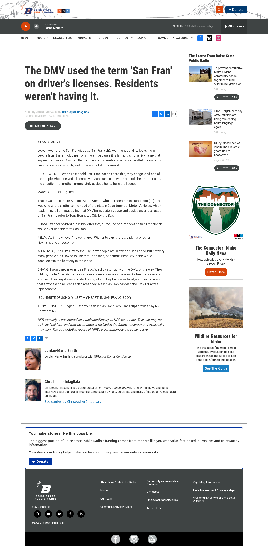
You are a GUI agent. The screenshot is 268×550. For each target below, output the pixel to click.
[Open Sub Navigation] (31, 37)
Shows (104, 37)
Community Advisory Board (116, 507)
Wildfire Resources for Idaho (216, 338)
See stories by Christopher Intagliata (73, 401)
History (104, 490)
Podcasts (83, 37)
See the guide (216, 368)
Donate (237, 9)
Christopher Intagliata (75, 112)
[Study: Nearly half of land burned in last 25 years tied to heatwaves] (200, 149)
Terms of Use (154, 508)
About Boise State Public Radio (118, 482)
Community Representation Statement (163, 483)
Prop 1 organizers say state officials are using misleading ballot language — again (228, 119)
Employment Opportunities (162, 500)
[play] (25, 26)
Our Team (106, 498)
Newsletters (63, 37)
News (25, 37)
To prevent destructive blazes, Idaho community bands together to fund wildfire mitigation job (228, 76)
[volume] (36, 26)
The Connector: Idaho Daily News (216, 250)
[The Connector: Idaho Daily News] (216, 213)
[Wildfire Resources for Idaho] (216, 307)
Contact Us (153, 491)
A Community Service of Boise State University (214, 499)
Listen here (216, 272)
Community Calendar (174, 37)
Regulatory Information (206, 482)
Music (41, 37)
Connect (123, 37)
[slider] (42, 26)
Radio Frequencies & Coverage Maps (214, 490)
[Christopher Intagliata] (33, 390)
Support (143, 37)
